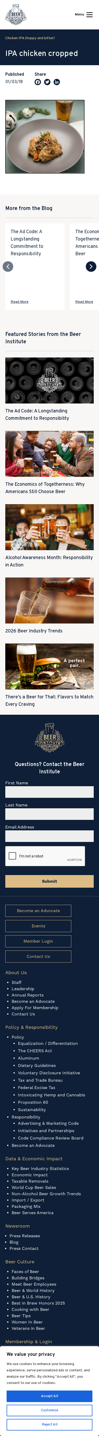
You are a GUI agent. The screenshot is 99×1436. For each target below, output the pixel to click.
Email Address (19, 827)
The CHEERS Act (35, 1050)
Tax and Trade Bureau (40, 1080)
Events (38, 925)
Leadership (23, 988)
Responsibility (26, 1117)
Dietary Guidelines (37, 1065)
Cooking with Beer (30, 1309)
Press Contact (24, 1248)
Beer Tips (21, 1315)
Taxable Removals (30, 1181)
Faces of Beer (25, 1271)
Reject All (50, 1424)
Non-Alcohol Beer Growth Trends (47, 1193)
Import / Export (28, 1200)
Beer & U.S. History (31, 1296)
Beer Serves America (33, 1212)
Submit (49, 881)
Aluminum (28, 1058)
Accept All (49, 1396)
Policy (18, 1037)
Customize (49, 1410)
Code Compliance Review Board (50, 1138)
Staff (16, 982)
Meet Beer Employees (34, 1284)
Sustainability (32, 1109)
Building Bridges (28, 1277)
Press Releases (25, 1235)
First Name (16, 782)
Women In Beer (27, 1322)
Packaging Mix (26, 1206)
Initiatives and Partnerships (46, 1130)
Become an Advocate (38, 910)
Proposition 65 (33, 1102)
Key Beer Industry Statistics (40, 1168)
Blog (14, 1242)
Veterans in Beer (28, 1328)
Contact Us (38, 956)
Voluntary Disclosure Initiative (49, 1072)
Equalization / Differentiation (48, 1043)
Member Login (38, 941)
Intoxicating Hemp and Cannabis (51, 1094)
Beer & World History (33, 1290)
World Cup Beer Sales (34, 1187)
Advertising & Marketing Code (48, 1123)
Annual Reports (28, 995)
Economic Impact (30, 1174)
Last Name (16, 805)
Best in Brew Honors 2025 (38, 1303)
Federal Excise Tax (36, 1087)
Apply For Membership (35, 1007)
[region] (49, 1391)
